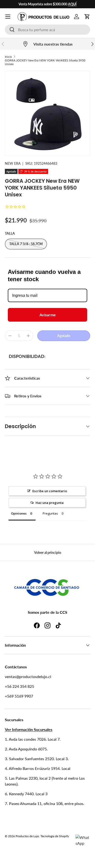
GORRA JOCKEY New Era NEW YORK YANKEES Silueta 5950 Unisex (45, 62)
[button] (87, 16)
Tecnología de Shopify (54, 836)
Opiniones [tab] (19, 513)
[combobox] (47, 30)
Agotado (63, 336)
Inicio (8, 56)
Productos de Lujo (27, 836)
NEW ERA (12, 163)
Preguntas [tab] (50, 513)
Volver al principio (47, 552)
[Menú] (7, 16)
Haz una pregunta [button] (50, 502)
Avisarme (47, 314)
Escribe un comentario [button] (49, 491)
